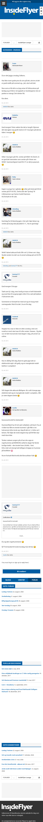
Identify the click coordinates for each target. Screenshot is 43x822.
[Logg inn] (41, 13)
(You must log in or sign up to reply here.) (15, 562)
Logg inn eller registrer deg (22, 1)
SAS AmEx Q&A (7, 669)
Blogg (8, 580)
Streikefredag (6, 596)
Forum (35, 580)
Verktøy (21, 580)
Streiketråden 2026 (8, 760)
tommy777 (14, 266)
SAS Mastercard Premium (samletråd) (14, 680)
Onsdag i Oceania (8, 610)
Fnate (14, 63)
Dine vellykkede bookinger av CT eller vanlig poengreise (20, 673)
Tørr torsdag (6, 605)
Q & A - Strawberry (8, 685)
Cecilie (14, 408)
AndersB (15, 317)
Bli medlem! (21, 571)
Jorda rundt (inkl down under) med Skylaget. (17, 769)
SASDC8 (5, 106)
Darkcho (15, 115)
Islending (15, 209)
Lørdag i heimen (7, 592)
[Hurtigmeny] (39, 42)
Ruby (14, 177)
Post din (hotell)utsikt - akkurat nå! (13, 764)
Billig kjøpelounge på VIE (10, 601)
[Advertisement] (21, 636)
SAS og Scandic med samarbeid (12, 755)
